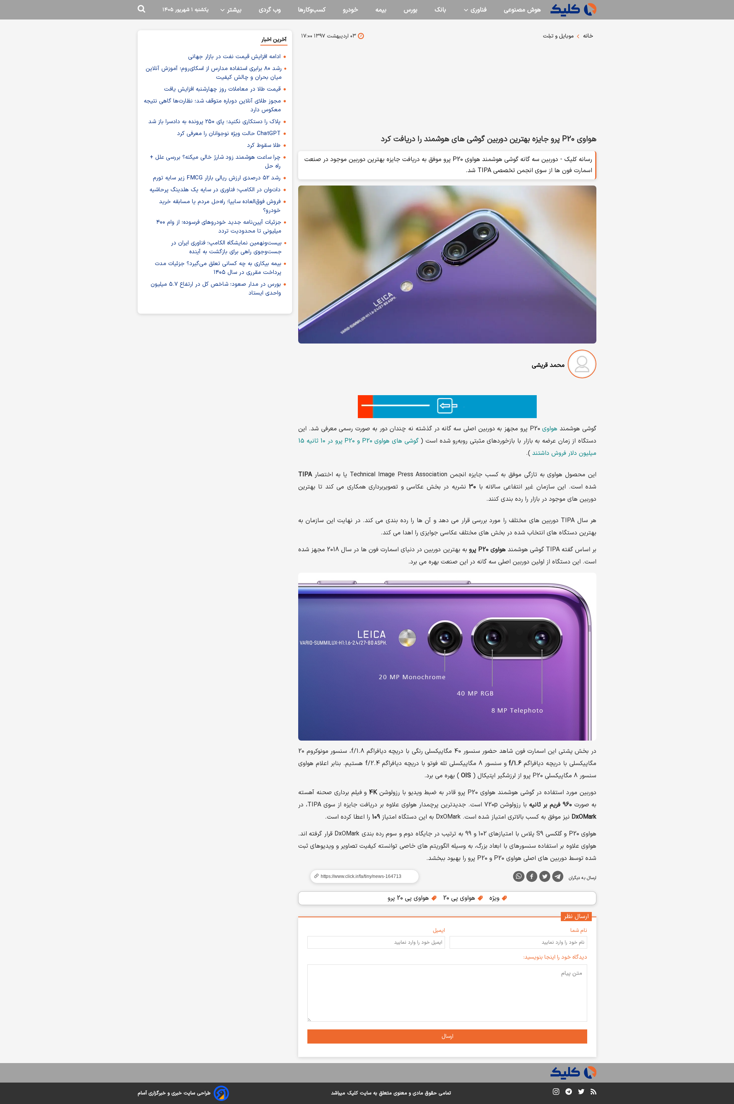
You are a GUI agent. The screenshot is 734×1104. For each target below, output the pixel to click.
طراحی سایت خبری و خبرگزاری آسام (174, 1093)
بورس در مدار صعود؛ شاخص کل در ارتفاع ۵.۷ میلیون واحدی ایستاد (216, 289)
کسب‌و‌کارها (312, 10)
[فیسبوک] (532, 878)
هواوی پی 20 (460, 898)
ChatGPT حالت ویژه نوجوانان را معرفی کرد (229, 133)
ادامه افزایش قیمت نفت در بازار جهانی (234, 56)
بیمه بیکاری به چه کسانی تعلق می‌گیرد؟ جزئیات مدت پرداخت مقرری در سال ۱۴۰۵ (218, 268)
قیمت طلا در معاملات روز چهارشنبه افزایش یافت (222, 89)
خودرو (350, 10)
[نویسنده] (582, 365)
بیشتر (233, 10)
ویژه (495, 898)
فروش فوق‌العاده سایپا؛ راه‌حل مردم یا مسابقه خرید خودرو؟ (220, 206)
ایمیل (439, 931)
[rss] (593, 1092)
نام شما (578, 931)
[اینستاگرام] (556, 1093)
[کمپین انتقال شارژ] (447, 406)
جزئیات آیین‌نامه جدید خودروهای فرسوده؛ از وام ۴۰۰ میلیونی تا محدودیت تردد (218, 227)
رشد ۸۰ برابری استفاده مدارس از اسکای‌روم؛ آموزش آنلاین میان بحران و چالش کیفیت (214, 73)
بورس (410, 10)
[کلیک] (573, 9)
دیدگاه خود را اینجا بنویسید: (555, 957)
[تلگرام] (557, 878)
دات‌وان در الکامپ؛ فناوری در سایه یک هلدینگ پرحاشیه (215, 190)
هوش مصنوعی (522, 10)
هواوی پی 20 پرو (409, 898)
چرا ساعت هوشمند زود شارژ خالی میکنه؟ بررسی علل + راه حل (215, 162)
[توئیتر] (544, 878)
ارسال (447, 1036)
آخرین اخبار (273, 40)
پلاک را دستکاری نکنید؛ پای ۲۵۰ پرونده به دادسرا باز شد (214, 121)
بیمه (380, 10)
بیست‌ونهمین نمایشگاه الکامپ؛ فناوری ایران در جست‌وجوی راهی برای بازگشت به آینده (226, 247)
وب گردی (270, 10)
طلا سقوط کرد (264, 145)
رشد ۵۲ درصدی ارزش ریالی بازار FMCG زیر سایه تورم (217, 178)
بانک (440, 10)
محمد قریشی (548, 365)
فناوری (478, 10)
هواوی (549, 428)
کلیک (352, 1093)
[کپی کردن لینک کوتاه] (361, 876)
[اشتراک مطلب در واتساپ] (519, 876)
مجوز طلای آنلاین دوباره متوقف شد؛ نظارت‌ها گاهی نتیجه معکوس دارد (212, 105)
